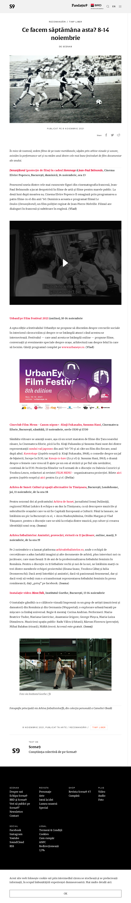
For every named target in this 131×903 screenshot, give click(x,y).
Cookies (44, 834)
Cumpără (74, 795)
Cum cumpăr (46, 838)
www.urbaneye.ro (73, 347)
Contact (14, 815)
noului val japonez (41, 448)
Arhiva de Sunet (64, 501)
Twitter (112, 135)
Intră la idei (46, 799)
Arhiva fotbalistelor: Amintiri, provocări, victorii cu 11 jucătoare (52, 535)
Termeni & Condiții (50, 830)
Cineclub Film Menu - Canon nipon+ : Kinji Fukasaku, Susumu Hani (55, 424)
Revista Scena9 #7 (80, 791)
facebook (106, 135)
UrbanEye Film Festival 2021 (29, 318)
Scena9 (67, 46)
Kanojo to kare (57, 458)
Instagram (16, 834)
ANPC (42, 842)
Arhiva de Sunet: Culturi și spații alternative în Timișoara (48, 487)
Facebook (15, 830)
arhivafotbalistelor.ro (70, 549)
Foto (101, 799)
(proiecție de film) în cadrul (43, 170)
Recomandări (57, 22)
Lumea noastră (48, 803)
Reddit (119, 135)
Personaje (45, 791)
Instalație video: (27, 592)
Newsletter (16, 811)
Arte (64, 727)
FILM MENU (64, 472)
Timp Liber (75, 22)
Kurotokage (30, 453)
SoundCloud (17, 842)
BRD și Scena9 (18, 799)
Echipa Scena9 (18, 795)
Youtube (14, 838)
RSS (12, 846)
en (114, 6)
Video (101, 791)
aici (119, 472)
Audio (101, 795)
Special (43, 807)
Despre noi (16, 791)
